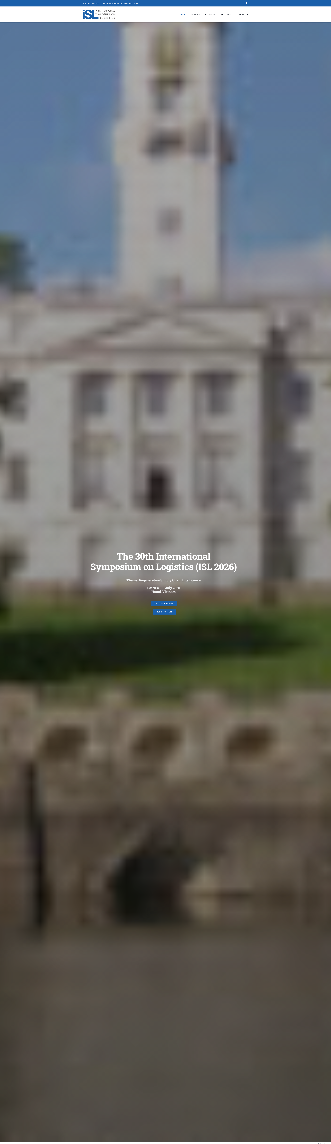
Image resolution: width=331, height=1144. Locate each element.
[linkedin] (247, 3)
